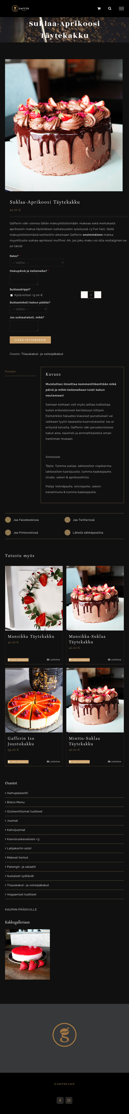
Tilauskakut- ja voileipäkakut (42, 354)
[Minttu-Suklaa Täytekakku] (95, 700)
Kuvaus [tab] (10, 371)
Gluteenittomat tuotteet (24, 811)
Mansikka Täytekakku (31, 636)
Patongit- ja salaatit (21, 866)
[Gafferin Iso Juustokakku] (34, 700)
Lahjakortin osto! (19, 848)
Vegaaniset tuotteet (21, 894)
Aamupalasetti (17, 793)
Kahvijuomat (16, 830)
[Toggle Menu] (121, 8)
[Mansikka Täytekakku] (34, 598)
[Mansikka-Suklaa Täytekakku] (95, 598)
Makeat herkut (17, 857)
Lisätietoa (54, 660)
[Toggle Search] (110, 8)
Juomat (12, 820)
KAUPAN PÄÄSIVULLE (21, 909)
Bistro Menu (16, 802)
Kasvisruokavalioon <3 (23, 839)
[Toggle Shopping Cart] (99, 8)
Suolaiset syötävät (20, 876)
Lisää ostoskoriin (30, 339)
